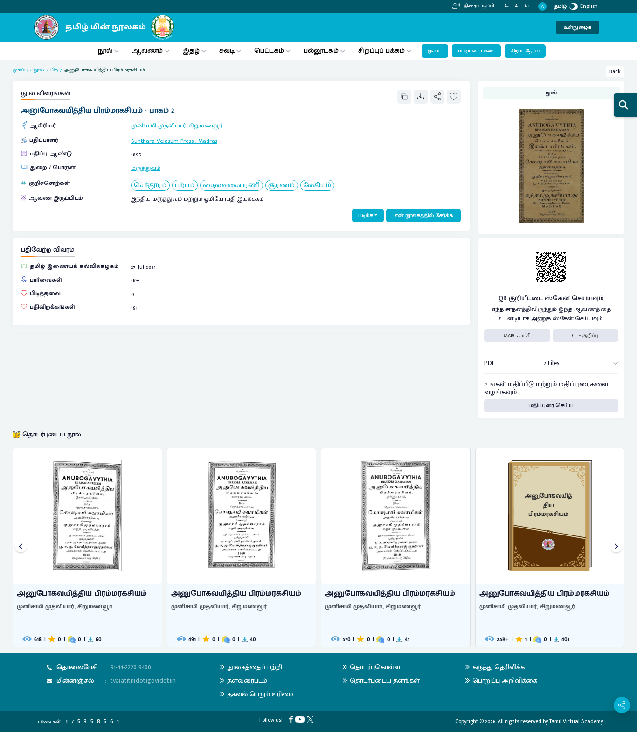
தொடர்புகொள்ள (375, 667)
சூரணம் (281, 185)
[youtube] (301, 718)
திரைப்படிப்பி (478, 6)
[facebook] (292, 718)
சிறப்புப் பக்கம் (381, 50)
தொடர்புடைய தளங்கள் (385, 680)
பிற (54, 70)
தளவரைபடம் (247, 680)
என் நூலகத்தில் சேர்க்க (423, 215)
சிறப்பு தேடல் (525, 51)
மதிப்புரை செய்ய (551, 405)
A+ (527, 6)
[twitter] (311, 718)
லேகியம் (317, 185)
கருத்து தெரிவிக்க (498, 667)
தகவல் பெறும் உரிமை (260, 694)
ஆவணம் (148, 50)
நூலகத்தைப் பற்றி (254, 667)
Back (615, 71)
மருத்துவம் (145, 168)
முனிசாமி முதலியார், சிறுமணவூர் (176, 126)
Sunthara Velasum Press (162, 141)
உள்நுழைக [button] (577, 27)
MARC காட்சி (517, 335)
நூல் (105, 50)
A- (506, 6)
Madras (207, 141)
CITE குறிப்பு (585, 335)
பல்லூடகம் (321, 50)
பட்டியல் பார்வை (476, 51)
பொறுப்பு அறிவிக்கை (504, 680)
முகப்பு (435, 51)
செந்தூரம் (150, 185)
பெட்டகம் (269, 50)
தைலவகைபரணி (231, 185)
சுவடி (227, 50)
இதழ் (191, 50)
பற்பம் (184, 185)
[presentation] (21, 547)
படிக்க (365, 215)
